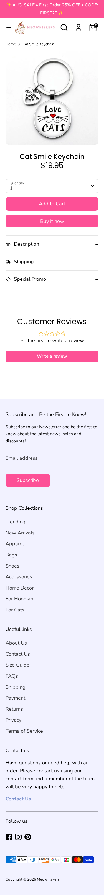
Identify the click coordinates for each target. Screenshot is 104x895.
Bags (11, 554)
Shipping (16, 687)
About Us (16, 643)
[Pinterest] (27, 837)
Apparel (15, 543)
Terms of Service (24, 731)
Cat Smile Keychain (38, 44)
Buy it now (52, 221)
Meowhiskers (48, 879)
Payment (15, 698)
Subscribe (28, 480)
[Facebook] (9, 837)
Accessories (19, 576)
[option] (52, 98)
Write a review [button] (52, 356)
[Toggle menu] (6, 27)
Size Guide (17, 665)
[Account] (78, 26)
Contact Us (18, 654)
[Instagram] (18, 837)
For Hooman (19, 598)
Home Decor (20, 588)
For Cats (15, 609)
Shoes (12, 566)
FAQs (12, 676)
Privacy (13, 720)
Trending (16, 521)
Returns (14, 709)
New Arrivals (20, 532)
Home (11, 44)
